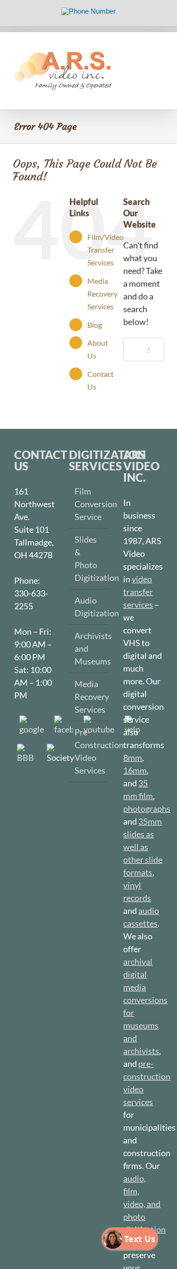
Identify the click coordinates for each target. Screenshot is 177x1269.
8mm (132, 757)
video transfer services (138, 592)
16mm (135, 770)
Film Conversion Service (89, 504)
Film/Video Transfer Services (105, 249)
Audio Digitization (89, 606)
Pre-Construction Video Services (89, 751)
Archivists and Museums (89, 648)
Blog (94, 324)
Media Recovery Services (102, 293)
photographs (146, 808)
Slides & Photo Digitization (89, 558)
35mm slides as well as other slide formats (142, 846)
